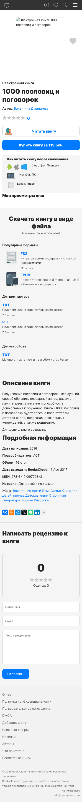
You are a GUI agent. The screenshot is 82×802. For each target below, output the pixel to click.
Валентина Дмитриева (31, 108)
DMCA (7, 715)
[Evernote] (30, 512)
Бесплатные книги (16, 758)
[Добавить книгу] (46, 5)
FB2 (48, 260)
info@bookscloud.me (67, 795)
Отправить (15, 674)
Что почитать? (13, 751)
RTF (33, 327)
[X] (24, 512)
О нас (6, 694)
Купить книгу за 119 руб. (41, 145)
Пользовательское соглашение (26, 708)
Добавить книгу (14, 722)
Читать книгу (44, 131)
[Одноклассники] (11, 512)
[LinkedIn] (37, 512)
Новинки (8, 737)
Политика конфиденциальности (26, 701)
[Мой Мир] (17, 512)
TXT (33, 310)
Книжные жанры (15, 730)
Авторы (8, 744)
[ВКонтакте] (5, 512)
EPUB (49, 279)
